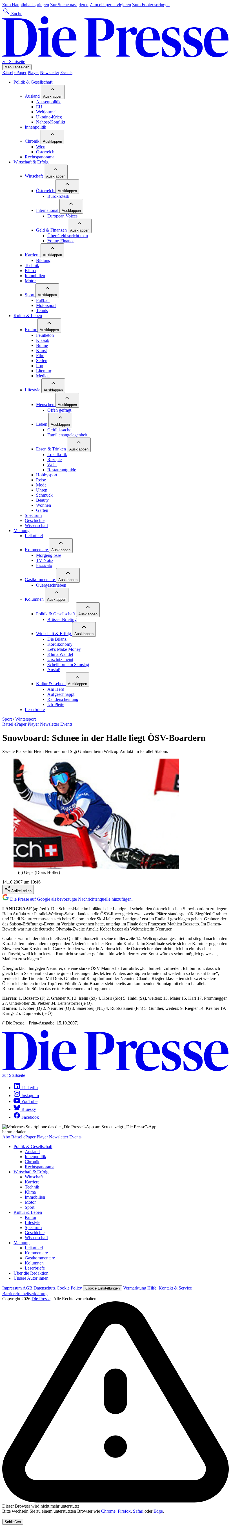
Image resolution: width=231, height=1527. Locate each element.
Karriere (33, 254)
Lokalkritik (57, 454)
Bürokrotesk (58, 196)
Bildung (43, 260)
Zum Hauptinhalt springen (25, 4)
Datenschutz (44, 1288)
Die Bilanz (56, 639)
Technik (32, 265)
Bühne (42, 345)
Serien (41, 360)
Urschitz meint (60, 659)
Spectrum (33, 515)
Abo (6, 1136)
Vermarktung (134, 1288)
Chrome (108, 1511)
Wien (40, 146)
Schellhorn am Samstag (68, 664)
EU (39, 106)
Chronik (33, 141)
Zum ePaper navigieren (110, 4)
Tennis (42, 310)
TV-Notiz (44, 560)
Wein (52, 464)
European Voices (62, 216)
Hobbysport (46, 474)
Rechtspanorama (39, 156)
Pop (39, 365)
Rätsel (7, 72)
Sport (30, 294)
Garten (42, 510)
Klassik (42, 340)
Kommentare (37, 549)
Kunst (41, 350)
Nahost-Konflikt (50, 122)
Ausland (33, 96)
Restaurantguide (61, 469)
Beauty (42, 500)
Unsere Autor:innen (31, 1278)
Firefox (124, 1511)
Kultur (31, 329)
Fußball (43, 300)
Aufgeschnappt (60, 694)
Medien (43, 375)
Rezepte (54, 459)
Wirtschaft (34, 176)
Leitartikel (34, 535)
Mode (41, 485)
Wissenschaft (36, 525)
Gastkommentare (40, 579)
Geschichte (35, 520)
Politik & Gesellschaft (33, 82)
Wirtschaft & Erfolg (31, 162)
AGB (27, 1288)
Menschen (45, 404)
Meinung (22, 530)
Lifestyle (33, 389)
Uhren (41, 490)
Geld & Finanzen (52, 230)
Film (40, 355)
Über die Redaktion (31, 1273)
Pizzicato (44, 565)
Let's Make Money (64, 649)
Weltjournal (46, 111)
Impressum (12, 1288)
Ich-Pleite (55, 704)
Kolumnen (35, 599)
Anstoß (53, 669)
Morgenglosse (48, 555)
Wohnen (43, 505)
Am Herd (55, 689)
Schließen (13, 1522)
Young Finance (60, 240)
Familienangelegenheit (67, 434)
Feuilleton (45, 335)
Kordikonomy (59, 644)
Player (33, 72)
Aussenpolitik (48, 101)
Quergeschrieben (51, 585)
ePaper (20, 72)
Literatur (43, 370)
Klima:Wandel (60, 654)
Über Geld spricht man (67, 235)
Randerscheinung (62, 699)
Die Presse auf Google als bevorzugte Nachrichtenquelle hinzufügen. (71, 899)
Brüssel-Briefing (62, 619)
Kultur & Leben (28, 315)
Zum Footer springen (151, 4)
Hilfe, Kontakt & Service (169, 1288)
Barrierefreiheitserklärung (25, 1293)
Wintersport (25, 719)
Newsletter (49, 72)
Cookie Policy (69, 1288)
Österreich (45, 151)
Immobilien (35, 275)
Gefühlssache (59, 429)
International (47, 210)
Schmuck (44, 495)
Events (66, 72)
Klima (30, 270)
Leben (42, 424)
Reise (41, 479)
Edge (158, 1511)
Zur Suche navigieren (69, 4)
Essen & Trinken (51, 449)
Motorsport (46, 305)
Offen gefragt (59, 410)
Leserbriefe (35, 709)
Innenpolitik (35, 127)
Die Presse (41, 1298)
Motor (30, 280)
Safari (138, 1511)
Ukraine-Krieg (49, 117)
